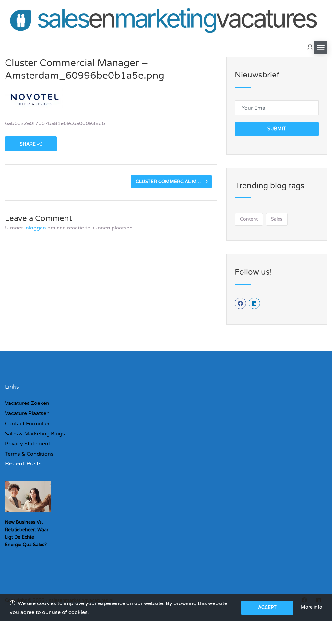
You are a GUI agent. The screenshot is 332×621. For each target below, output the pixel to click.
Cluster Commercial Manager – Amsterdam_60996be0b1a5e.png (174, 181)
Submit (276, 129)
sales (276, 219)
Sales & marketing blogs (35, 433)
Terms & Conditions (29, 454)
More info (311, 607)
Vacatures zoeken (27, 403)
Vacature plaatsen (27, 413)
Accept (267, 607)
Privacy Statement (27, 443)
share (28, 144)
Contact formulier (27, 423)
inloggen (35, 228)
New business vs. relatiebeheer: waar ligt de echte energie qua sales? (26, 533)
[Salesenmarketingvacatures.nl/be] (166, 19)
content (249, 219)
